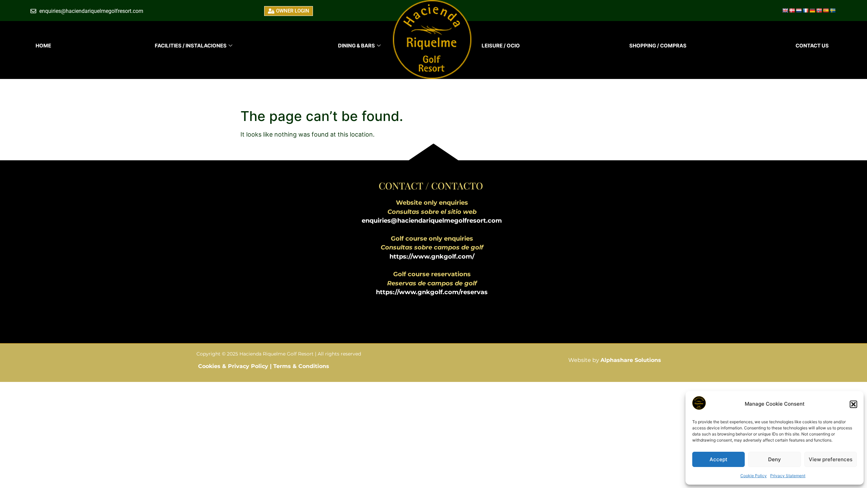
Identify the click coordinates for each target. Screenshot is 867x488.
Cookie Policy (753, 475)
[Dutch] (799, 10)
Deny (774, 459)
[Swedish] (832, 10)
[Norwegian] (819, 10)
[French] (805, 10)
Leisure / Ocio (501, 45)
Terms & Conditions (301, 366)
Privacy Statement (787, 475)
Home (43, 45)
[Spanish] (826, 10)
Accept (718, 459)
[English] (785, 10)
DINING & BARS (356, 45)
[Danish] (792, 10)
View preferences (830, 459)
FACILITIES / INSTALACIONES (191, 45)
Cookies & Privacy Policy (234, 366)
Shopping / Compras (657, 45)
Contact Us (812, 45)
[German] (812, 10)
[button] (853, 404)
